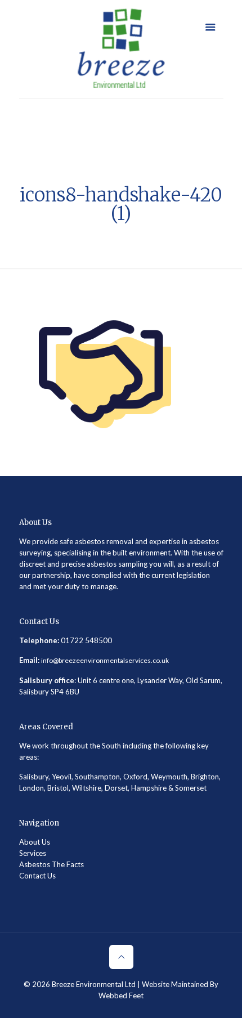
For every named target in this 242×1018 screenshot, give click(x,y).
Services (32, 853)
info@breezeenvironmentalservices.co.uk (105, 660)
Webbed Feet (121, 995)
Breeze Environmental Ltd (94, 984)
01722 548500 (86, 640)
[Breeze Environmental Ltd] (121, 48)
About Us (34, 841)
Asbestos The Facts (51, 864)
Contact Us (37, 875)
